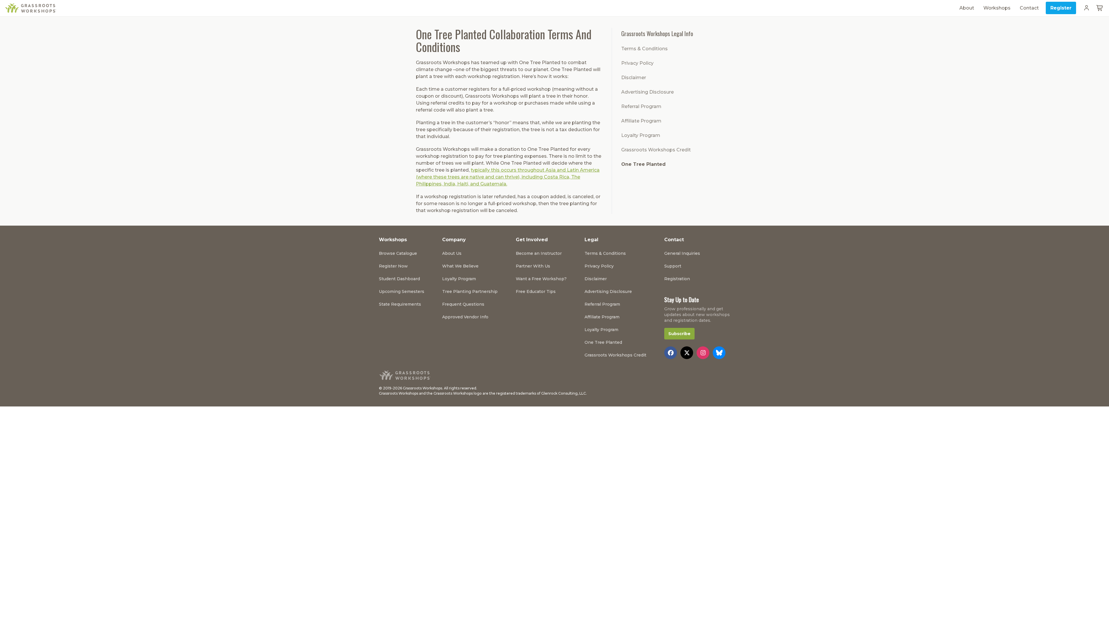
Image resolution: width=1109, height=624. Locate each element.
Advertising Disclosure (647, 92)
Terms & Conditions (644, 48)
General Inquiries (682, 253)
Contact (1029, 8)
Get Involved (532, 239)
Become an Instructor (539, 253)
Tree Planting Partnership (470, 291)
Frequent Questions (463, 304)
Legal (591, 239)
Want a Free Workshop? (541, 278)
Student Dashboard (399, 278)
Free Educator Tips (536, 291)
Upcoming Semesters (401, 291)
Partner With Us (533, 266)
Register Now (393, 266)
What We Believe (460, 266)
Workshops (997, 8)
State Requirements (400, 304)
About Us (452, 253)
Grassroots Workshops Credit (656, 150)
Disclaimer (633, 77)
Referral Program (641, 106)
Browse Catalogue (398, 253)
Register (1060, 8)
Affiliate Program (641, 121)
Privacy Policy (637, 63)
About (966, 8)
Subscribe (679, 333)
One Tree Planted (643, 164)
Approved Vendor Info (465, 317)
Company (454, 239)
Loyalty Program (640, 135)
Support (672, 266)
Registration (677, 278)
